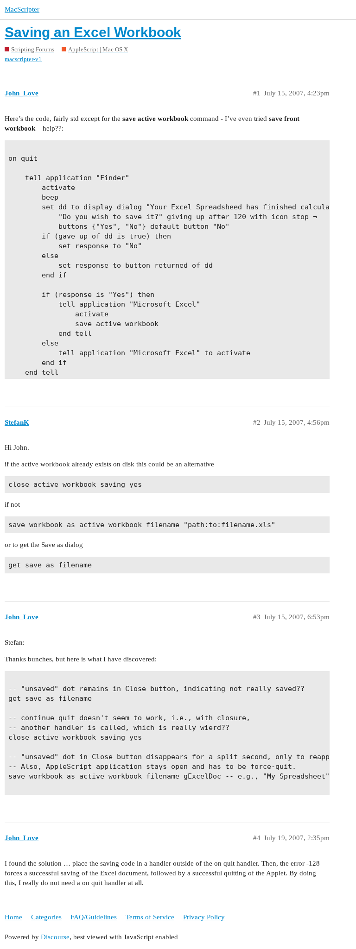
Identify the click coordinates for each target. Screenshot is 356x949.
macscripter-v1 (23, 59)
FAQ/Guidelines (93, 917)
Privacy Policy (204, 917)
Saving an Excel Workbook (93, 32)
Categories (46, 917)
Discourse (55, 937)
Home (13, 917)
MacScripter (22, 9)
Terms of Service (150, 917)
